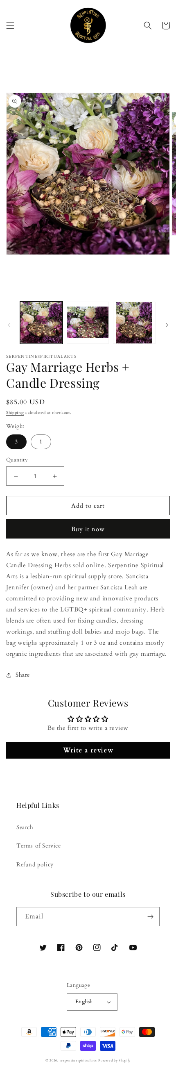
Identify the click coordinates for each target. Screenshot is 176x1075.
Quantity (17, 460)
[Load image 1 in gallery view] (41, 323)
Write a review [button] (88, 750)
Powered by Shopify (114, 1060)
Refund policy (35, 864)
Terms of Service (38, 846)
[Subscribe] (150, 916)
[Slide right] (167, 325)
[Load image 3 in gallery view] (134, 323)
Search (25, 827)
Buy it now (88, 529)
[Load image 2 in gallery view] (88, 323)
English (84, 1001)
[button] (10, 25)
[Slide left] (9, 325)
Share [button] (23, 675)
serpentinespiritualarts (78, 1060)
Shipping (15, 413)
